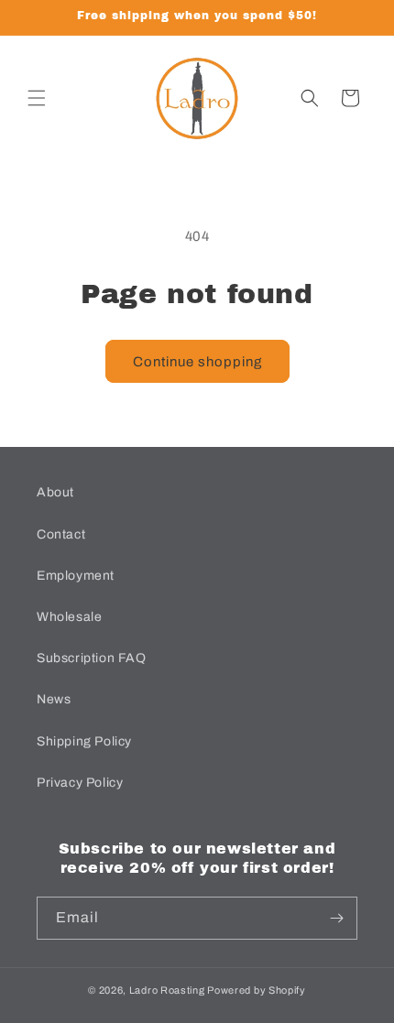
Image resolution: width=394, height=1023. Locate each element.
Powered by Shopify (256, 990)
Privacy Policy (80, 782)
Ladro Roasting (167, 990)
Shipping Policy (84, 741)
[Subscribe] (336, 918)
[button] (36, 98)
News (54, 699)
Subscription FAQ (92, 658)
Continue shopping (197, 361)
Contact (61, 534)
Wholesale (69, 617)
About (55, 492)
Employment (76, 575)
